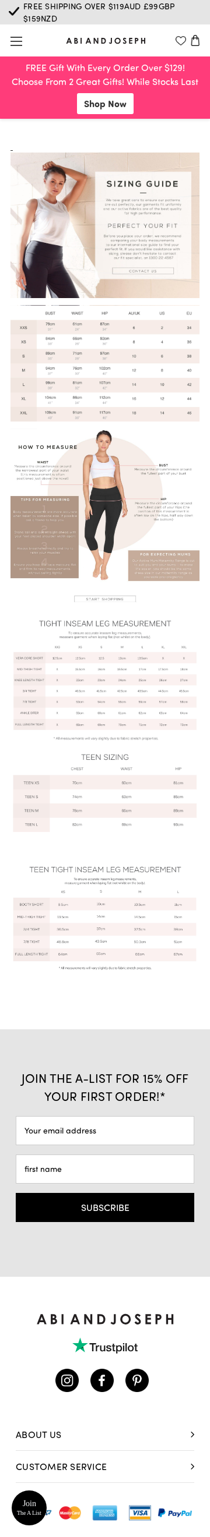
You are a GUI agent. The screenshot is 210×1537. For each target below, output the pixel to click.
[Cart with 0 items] (195, 40)
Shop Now (105, 103)
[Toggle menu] (16, 40)
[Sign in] (181, 40)
